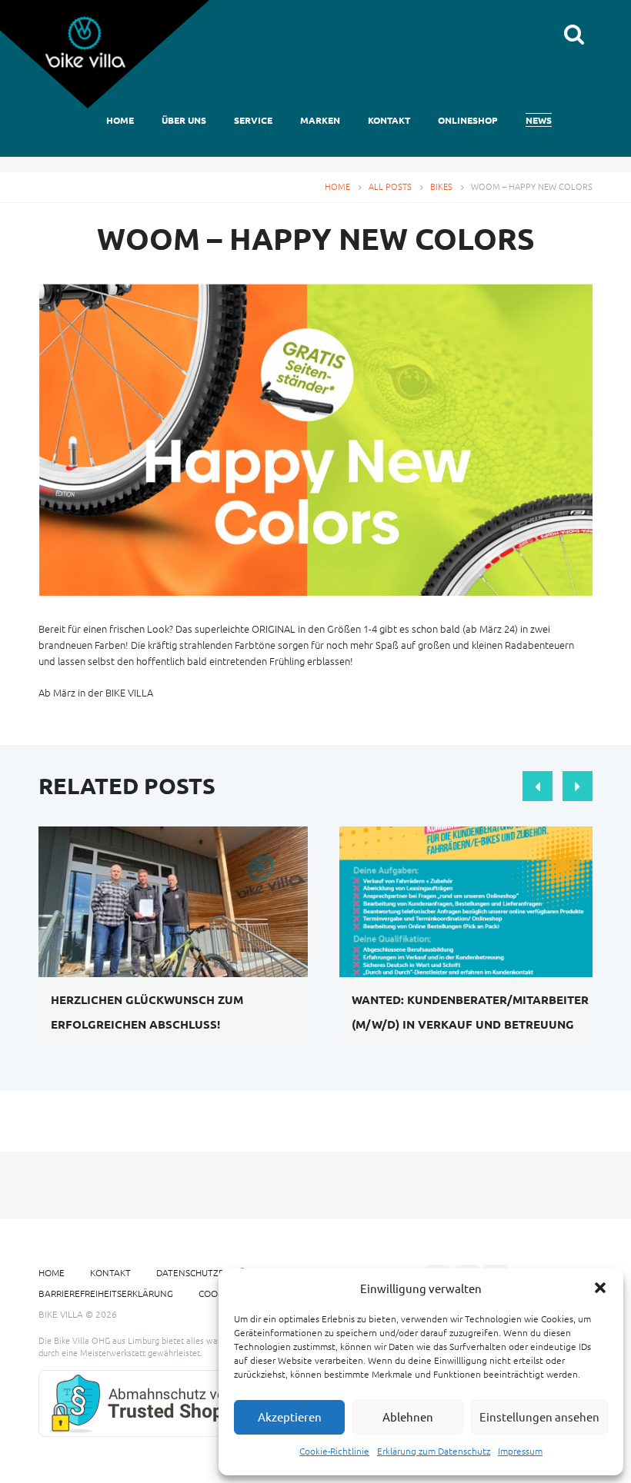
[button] (600, 1287)
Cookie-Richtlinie (334, 1451)
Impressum (520, 1451)
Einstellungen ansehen (539, 1416)
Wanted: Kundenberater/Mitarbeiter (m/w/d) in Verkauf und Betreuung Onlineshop (470, 1024)
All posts (390, 186)
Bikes (441, 186)
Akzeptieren (290, 1416)
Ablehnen (407, 1416)
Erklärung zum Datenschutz (433, 1451)
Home (337, 186)
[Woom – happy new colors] (315, 439)
